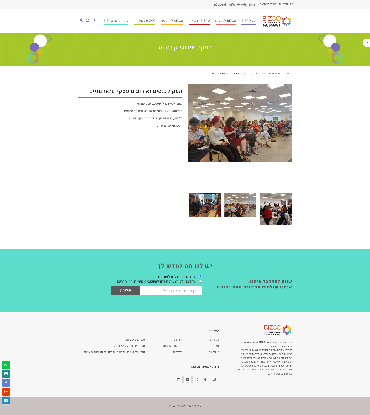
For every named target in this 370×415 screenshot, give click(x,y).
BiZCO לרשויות (199, 21)
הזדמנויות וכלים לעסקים (176, 276)
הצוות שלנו (213, 352)
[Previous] (191, 208)
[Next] (288, 208)
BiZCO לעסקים (225, 21)
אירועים (178, 340)
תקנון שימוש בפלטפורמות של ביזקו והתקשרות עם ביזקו (115, 352)
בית (288, 73)
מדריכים (177, 352)
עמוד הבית (213, 340)
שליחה (125, 290)
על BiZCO (248, 21)
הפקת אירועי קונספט (270, 73)
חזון (217, 346)
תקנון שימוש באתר (135, 340)
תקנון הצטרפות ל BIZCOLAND (129, 346)
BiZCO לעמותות (145, 21)
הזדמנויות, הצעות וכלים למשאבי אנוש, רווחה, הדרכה (156, 281)
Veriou (172, 406)
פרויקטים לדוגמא (172, 346)
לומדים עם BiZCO (116, 21)
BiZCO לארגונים (172, 21)
